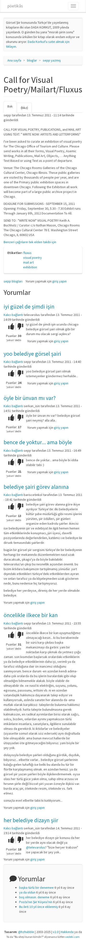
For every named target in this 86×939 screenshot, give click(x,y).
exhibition (30, 267)
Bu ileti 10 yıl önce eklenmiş (38, 907)
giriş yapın (59, 281)
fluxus (27, 253)
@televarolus (35, 847)
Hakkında (67, 932)
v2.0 (56, 932)
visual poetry (32, 257)
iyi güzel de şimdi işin (29, 306)
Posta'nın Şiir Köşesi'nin (35, 902)
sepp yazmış (52, 60)
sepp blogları (13, 281)
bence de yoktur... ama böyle (38, 442)
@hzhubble (26, 932)
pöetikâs (15, 6)
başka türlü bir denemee (36, 887)
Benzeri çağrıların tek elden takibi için (30, 242)
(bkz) (24, 108)
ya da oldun (27, 892)
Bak (11, 108)
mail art (28, 262)
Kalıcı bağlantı (13, 315)
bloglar (32, 60)
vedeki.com (72, 937)
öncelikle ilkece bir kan (31, 615)
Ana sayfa (14, 60)
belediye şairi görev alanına (36, 486)
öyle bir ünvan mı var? (30, 398)
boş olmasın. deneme (34, 897)
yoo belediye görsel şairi (32, 353)
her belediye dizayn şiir (31, 820)
